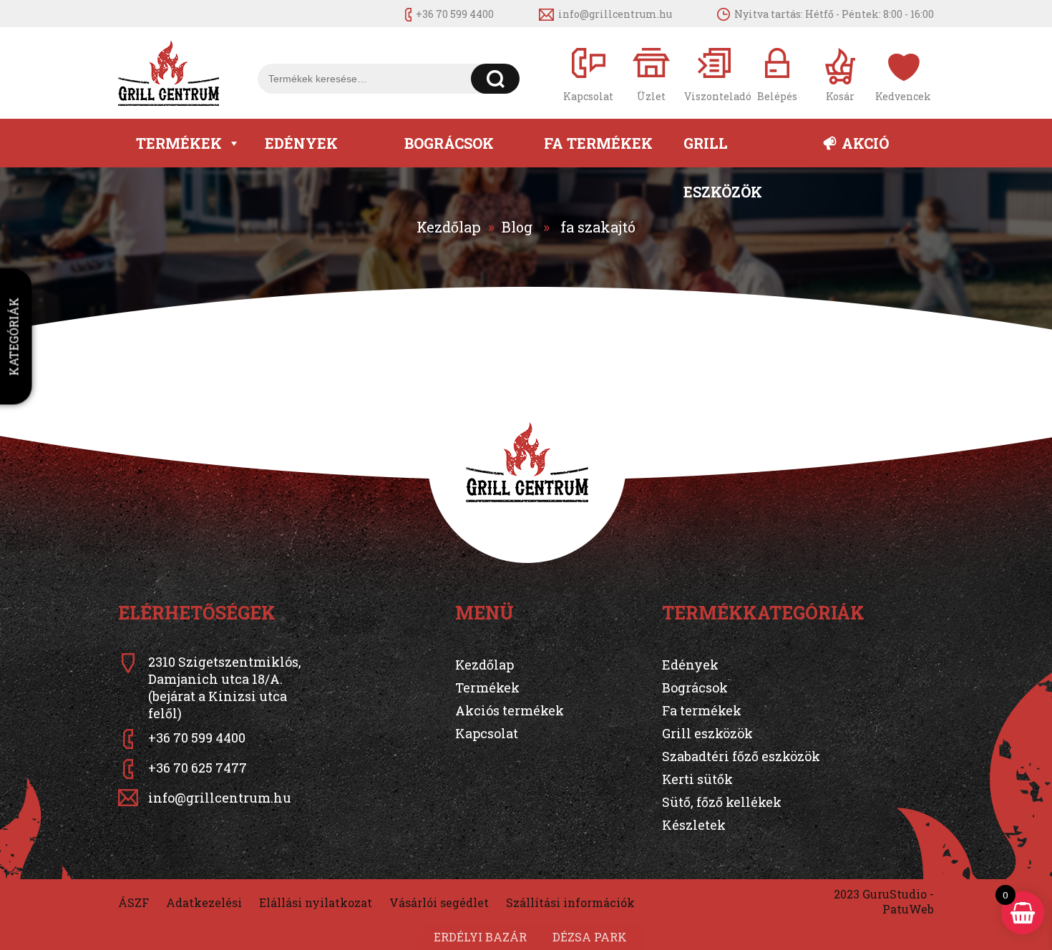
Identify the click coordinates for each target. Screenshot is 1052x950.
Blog (517, 226)
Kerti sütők (697, 779)
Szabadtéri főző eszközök (741, 756)
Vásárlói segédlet (439, 902)
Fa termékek (598, 143)
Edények (301, 143)
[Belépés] (777, 73)
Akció (865, 143)
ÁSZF (133, 902)
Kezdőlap (449, 226)
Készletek (694, 824)
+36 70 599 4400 (455, 14)
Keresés (495, 78)
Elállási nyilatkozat (315, 902)
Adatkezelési (204, 902)
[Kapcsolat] (588, 73)
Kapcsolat (486, 733)
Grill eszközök (722, 150)
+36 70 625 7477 (197, 767)
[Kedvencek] (903, 73)
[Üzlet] (651, 73)
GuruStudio (894, 893)
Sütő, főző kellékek (721, 802)
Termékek (179, 143)
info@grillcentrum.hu (615, 14)
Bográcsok (449, 143)
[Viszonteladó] (714, 73)
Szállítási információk (570, 902)
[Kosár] (840, 73)
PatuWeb (908, 908)
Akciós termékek (509, 710)
